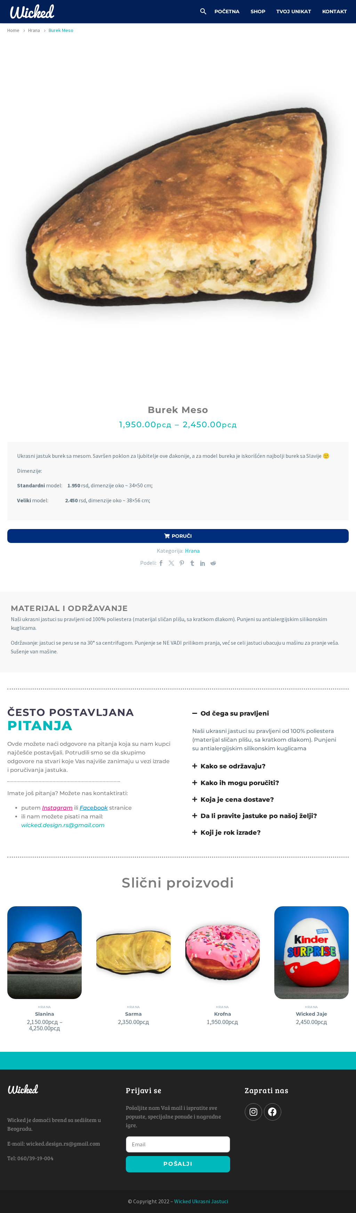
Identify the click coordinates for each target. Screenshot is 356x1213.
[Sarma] (133, 952)
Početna (227, 11)
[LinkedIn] (202, 563)
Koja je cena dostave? (237, 799)
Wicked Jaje (311, 1014)
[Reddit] (213, 563)
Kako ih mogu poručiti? (240, 782)
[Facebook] (161, 563)
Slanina (44, 1014)
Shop (258, 11)
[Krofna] (222, 952)
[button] (203, 11)
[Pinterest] (182, 563)
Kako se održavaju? (233, 766)
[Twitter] (171, 563)
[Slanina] (44, 952)
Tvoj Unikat (293, 11)
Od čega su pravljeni (235, 713)
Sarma (133, 1014)
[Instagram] (253, 1112)
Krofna (222, 1014)
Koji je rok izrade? (231, 832)
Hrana (34, 30)
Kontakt (334, 11)
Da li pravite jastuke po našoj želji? (259, 815)
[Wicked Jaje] (311, 952)
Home (13, 30)
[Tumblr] (192, 563)
